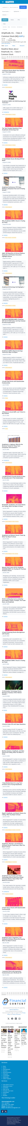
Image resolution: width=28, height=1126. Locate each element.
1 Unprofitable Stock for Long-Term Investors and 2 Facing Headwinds (12, 783)
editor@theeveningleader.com (12, 1107)
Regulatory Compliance (9, 893)
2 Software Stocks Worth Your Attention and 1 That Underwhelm (13, 71)
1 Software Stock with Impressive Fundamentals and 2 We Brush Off (11, 972)
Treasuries (5, 29)
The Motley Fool (6, 112)
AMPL (21, 36)
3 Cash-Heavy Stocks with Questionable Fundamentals (13, 908)
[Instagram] (19, 1019)
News (9, 26)
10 (26, 56)
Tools (4, 23)
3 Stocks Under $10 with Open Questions (14, 724)
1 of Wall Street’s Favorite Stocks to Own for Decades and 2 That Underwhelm (13, 477)
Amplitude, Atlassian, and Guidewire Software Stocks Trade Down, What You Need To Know (13, 845)
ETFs (19, 19)
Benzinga (5, 710)
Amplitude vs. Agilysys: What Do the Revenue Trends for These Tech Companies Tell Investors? (12, 446)
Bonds (6, 237)
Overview (5, 26)
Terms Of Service (16, 1014)
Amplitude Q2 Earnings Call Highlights (13, 287)
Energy (6, 398)
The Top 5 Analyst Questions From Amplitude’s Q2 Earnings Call (12, 129)
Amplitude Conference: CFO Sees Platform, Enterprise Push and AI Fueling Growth (13, 188)
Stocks (12, 19)
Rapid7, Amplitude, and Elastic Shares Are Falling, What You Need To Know (14, 813)
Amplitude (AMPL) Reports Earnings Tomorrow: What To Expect (12, 351)
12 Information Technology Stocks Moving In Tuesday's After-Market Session (12, 692)
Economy (9, 237)
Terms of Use (9, 1120)
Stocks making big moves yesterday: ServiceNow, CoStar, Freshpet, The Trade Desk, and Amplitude (14, 600)
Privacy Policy (14, 1120)
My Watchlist (16, 11)
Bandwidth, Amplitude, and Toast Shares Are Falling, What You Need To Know (13, 505)
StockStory (5, 142)
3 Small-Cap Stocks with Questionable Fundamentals (13, 382)
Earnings (14, 114)
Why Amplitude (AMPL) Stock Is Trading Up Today (13, 221)
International (19, 26)
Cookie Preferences (16, 1121)
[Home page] (10, 2)
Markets (5, 19)
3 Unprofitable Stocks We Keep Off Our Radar (13, 159)
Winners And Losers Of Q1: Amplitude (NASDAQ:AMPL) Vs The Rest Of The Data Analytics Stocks (14, 569)
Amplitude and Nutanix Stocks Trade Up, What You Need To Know (13, 536)
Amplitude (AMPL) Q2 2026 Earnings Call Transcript (14, 101)
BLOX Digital (13, 1123)
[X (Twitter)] (8, 1019)
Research (22, 45)
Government (14, 237)
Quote (6, 45)
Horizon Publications (16, 1117)
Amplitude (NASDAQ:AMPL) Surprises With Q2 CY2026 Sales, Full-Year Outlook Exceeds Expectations (13, 321)
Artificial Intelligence (8, 87)
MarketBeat (5, 204)
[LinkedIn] (15, 1019)
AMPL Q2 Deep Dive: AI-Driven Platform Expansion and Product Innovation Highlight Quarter (13, 255)
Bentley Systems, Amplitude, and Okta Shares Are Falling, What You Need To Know (13, 752)
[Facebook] (12, 1019)
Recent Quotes (5, 11)
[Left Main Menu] (2, 2)
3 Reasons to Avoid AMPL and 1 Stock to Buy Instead (13, 412)
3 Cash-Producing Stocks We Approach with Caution (13, 633)
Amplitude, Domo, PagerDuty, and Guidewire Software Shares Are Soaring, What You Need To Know (13, 939)
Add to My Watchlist (5, 43)
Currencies (13, 26)
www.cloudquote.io (14, 1009)
